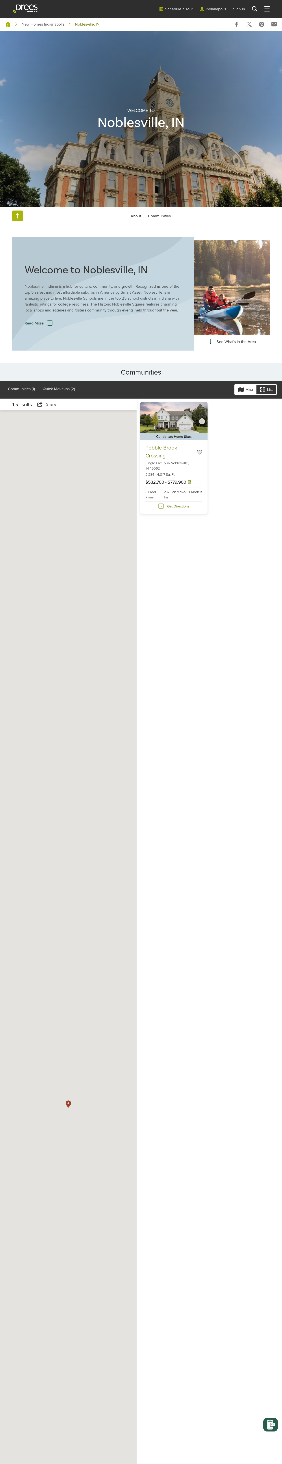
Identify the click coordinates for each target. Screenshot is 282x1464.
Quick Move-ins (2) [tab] (59, 389)
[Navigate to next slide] (202, 421)
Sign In (239, 9)
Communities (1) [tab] (21, 389)
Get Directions (178, 506)
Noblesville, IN (87, 24)
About (136, 216)
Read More (34, 323)
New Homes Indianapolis (43, 24)
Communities (159, 216)
